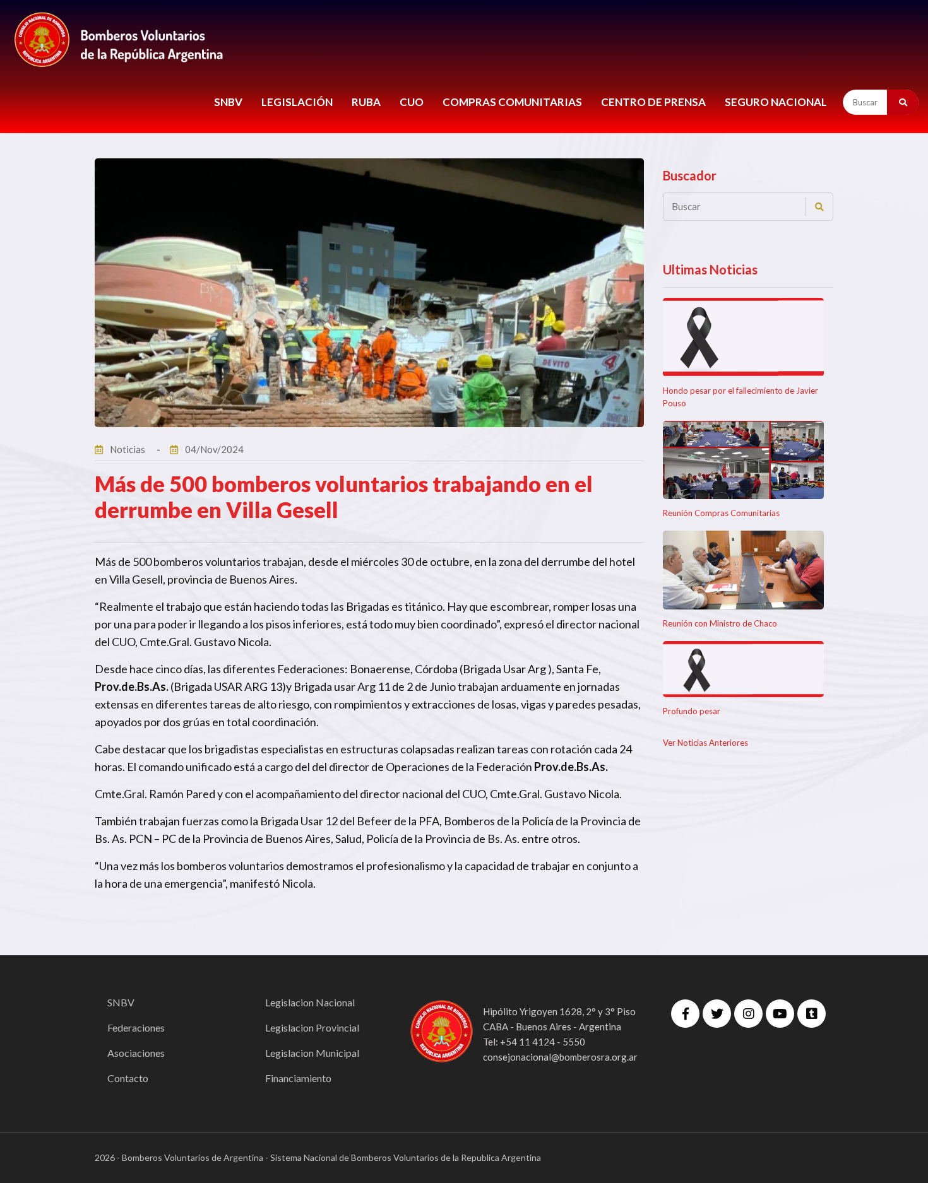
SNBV (228, 102)
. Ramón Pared (180, 794)
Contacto (127, 1078)
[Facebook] (685, 1013)
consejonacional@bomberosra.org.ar (560, 1056)
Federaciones (136, 1027)
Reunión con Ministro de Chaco (720, 623)
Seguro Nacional (776, 102)
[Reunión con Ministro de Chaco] (743, 570)
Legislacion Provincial (312, 1027)
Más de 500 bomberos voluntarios (178, 561)
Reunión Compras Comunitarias (721, 513)
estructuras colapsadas (397, 749)
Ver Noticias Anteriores (705, 743)
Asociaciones (136, 1053)
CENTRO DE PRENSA (653, 102)
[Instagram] (748, 1013)
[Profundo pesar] (743, 669)
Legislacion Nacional (310, 1002)
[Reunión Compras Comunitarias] (743, 460)
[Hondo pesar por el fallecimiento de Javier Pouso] (743, 337)
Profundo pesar (691, 711)
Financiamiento (298, 1078)
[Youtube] (780, 1013)
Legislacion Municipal (312, 1053)
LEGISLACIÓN (297, 102)
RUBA (366, 102)
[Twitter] (717, 1013)
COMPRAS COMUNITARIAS (512, 102)
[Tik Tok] (811, 1013)
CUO (412, 102)
